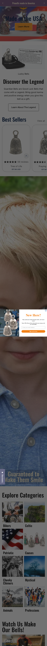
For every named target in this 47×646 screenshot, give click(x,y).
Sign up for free (33, 331)
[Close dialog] (45, 310)
